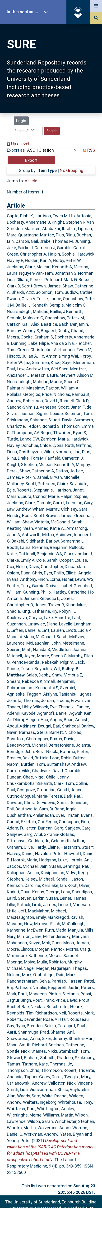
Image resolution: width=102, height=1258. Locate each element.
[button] (31, 160)
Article (31, 180)
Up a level (19, 143)
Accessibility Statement (51, 1247)
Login (21, 120)
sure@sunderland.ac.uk (57, 1221)
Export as (16, 150)
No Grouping (71, 170)
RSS (90, 150)
